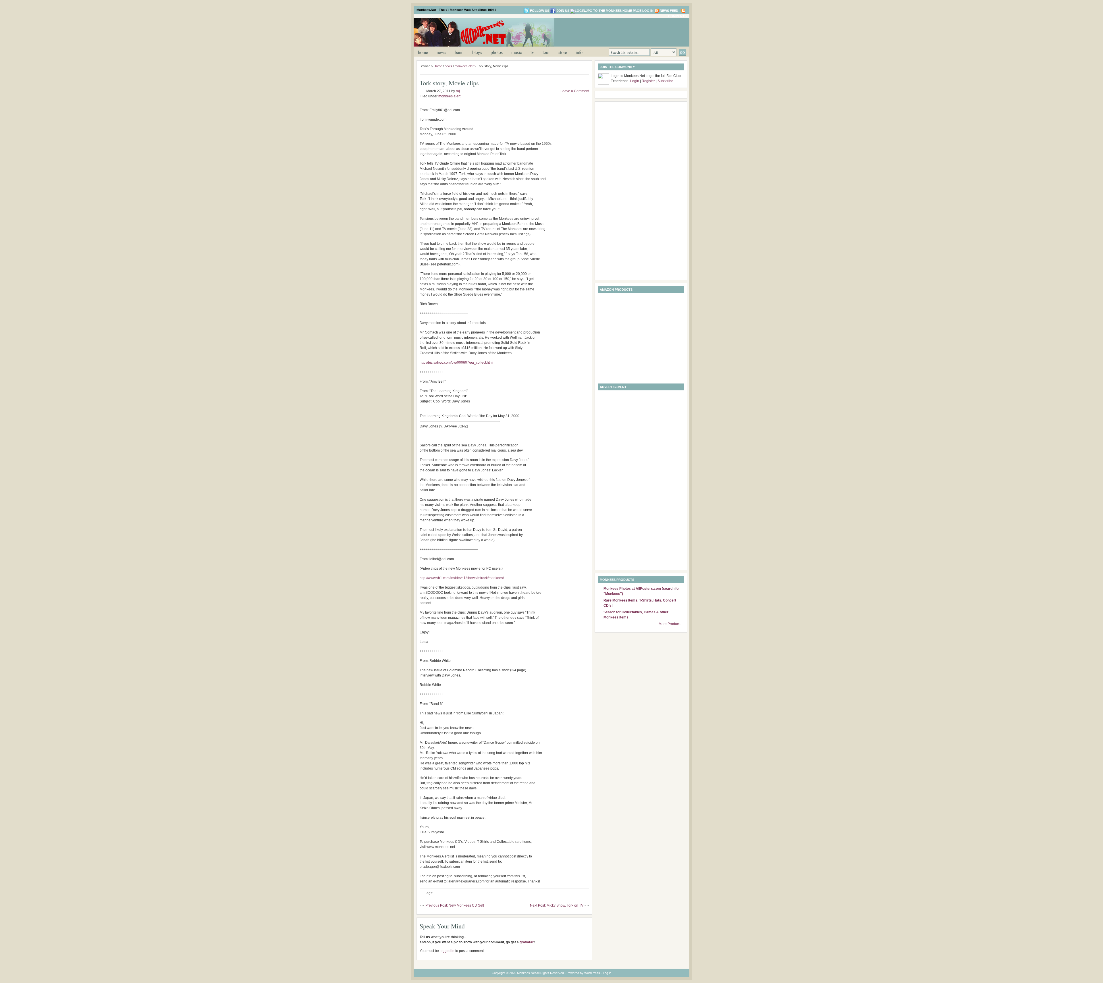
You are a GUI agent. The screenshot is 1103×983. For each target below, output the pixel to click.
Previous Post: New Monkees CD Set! (454, 905)
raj (458, 91)
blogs (477, 52)
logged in (447, 951)
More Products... (671, 624)
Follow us (539, 10)
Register (648, 81)
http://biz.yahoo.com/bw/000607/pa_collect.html (456, 363)
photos (497, 52)
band (459, 52)
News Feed (669, 10)
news (441, 52)
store (562, 52)
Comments (677, 16)
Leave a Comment (574, 91)
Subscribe (665, 81)
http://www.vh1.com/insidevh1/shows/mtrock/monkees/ (462, 578)
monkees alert (465, 66)
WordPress (592, 973)
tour (546, 52)
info (579, 52)
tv (532, 52)
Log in (647, 10)
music (516, 52)
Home (423, 52)
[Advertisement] (619, 31)
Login (634, 81)
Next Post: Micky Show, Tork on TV (556, 905)
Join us (563, 10)
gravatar (527, 942)
